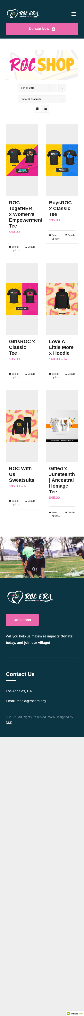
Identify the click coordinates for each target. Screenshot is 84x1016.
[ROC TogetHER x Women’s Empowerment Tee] (22, 160)
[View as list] (45, 109)
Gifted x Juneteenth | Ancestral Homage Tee (62, 480)
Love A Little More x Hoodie (61, 347)
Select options (16, 249)
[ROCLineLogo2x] (23, 10)
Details (31, 247)
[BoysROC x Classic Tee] (62, 160)
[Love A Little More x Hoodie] (62, 299)
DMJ (9, 722)
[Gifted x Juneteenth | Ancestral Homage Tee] (62, 426)
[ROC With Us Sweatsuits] (22, 426)
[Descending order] (62, 88)
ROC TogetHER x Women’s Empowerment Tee (25, 214)
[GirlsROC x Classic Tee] (22, 299)
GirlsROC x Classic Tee (22, 347)
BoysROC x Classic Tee (60, 208)
